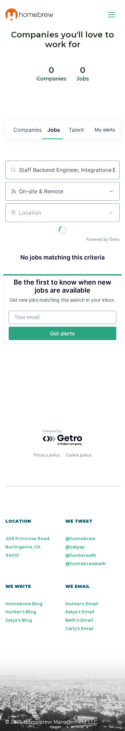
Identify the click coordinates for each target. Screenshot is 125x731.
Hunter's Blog (20, 611)
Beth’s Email (79, 620)
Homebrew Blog (23, 603)
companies (27, 129)
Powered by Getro (103, 239)
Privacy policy (47, 454)
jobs (53, 129)
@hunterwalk (80, 555)
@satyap (75, 546)
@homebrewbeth (85, 563)
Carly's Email (79, 628)
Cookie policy (78, 454)
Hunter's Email (81, 603)
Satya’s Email (79, 611)
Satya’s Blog (18, 620)
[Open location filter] (111, 212)
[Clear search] (111, 170)
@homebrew (80, 538)
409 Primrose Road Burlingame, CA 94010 (27, 547)
